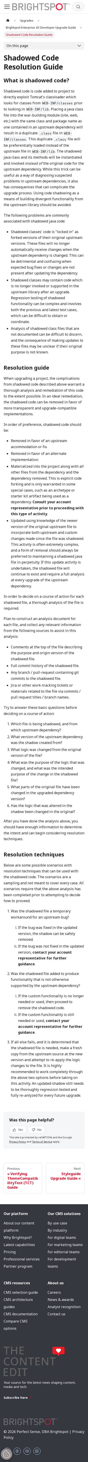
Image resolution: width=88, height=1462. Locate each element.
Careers (54, 1292)
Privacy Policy (17, 1141)
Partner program (18, 1266)
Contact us (56, 1314)
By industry (57, 1230)
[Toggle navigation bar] (7, 6)
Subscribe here (16, 1397)
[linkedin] (37, 1451)
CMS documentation (21, 1314)
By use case (57, 1223)
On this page (17, 45)
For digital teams (62, 1237)
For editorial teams (64, 1251)
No (39, 1129)
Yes (20, 1129)
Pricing (10, 1251)
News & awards (61, 1299)
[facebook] (17, 1451)
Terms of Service (42, 1141)
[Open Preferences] (6, 1454)
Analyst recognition (64, 1306)
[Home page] (8, 20)
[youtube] (27, 1451)
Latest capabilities (19, 1244)
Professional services (22, 1259)
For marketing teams (65, 1244)
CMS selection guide (21, 1292)
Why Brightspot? (18, 1237)
